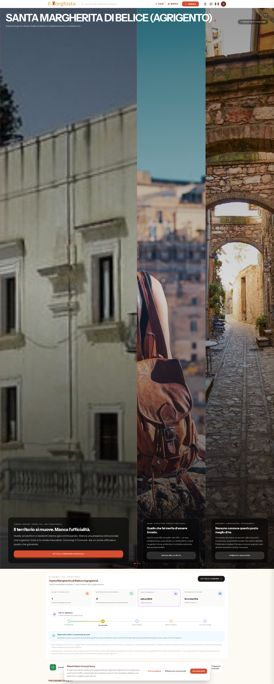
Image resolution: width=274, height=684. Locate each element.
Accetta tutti (199, 671)
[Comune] (205, 4)
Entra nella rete (171, 555)
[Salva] (265, 15)
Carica (192, 4)
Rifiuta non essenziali (175, 671)
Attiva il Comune (211, 579)
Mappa (174, 4)
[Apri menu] (223, 4)
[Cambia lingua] (216, 4)
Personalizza (154, 671)
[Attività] (211, 4)
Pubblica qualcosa (239, 555)
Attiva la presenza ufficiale (68, 554)
